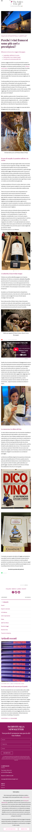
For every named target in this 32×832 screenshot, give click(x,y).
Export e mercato (5, 608)
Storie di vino (23, 36)
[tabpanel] (16, 251)
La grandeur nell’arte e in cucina (11, 55)
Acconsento (11, 829)
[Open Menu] (2, 0)
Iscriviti (6, 753)
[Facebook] (13, 592)
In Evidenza (4, 612)
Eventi (2, 605)
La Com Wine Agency (6, 772)
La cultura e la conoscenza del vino (12, 59)
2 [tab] (16, 271)
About (3, 787)
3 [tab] (18, 271)
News (2, 619)
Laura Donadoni (12, 35)
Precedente (4, 597)
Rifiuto (24, 829)
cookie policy (26, 797)
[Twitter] (16, 592)
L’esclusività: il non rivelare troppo (12, 57)
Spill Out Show (5, 622)
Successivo (27, 597)
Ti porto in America (6, 633)
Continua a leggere (9, 718)
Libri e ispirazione (5, 615)
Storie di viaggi (13, 36)
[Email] (18, 592)
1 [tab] (14, 271)
